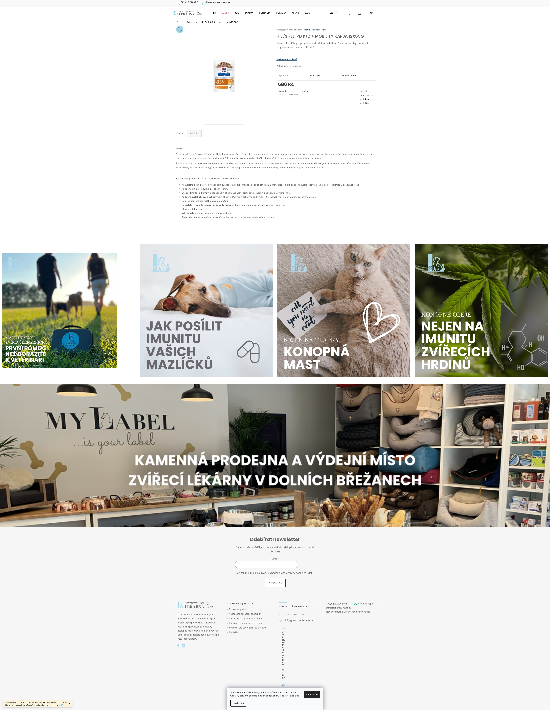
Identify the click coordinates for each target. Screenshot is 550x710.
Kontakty (233, 632)
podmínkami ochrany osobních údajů (292, 573)
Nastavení (238, 703)
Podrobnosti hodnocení (315, 30)
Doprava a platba (238, 609)
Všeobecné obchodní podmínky (245, 614)
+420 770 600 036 (189, 2)
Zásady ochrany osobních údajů (245, 618)
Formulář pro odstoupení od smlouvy (247, 627)
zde (297, 695)
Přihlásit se (275, 582)
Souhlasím (312, 694)
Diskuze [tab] (194, 133)
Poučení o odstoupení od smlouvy (246, 623)
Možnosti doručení (287, 59)
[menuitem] (214, 13)
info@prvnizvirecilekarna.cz (216, 2)
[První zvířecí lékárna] (195, 605)
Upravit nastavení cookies (357, 611)
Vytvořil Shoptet (366, 603)
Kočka (305, 91)
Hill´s (353, 75)
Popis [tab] (180, 133)
